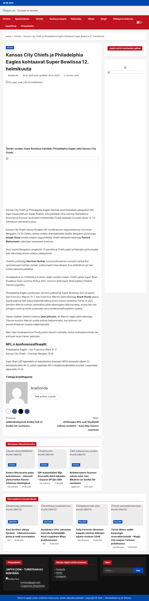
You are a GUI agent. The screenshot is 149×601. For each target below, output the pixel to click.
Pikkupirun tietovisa (123, 19)
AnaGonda (13, 75)
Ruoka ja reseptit (58, 19)
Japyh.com (75, 487)
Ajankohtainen (22, 19)
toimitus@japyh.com (30, 582)
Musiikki (82, 522)
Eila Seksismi (13, 487)
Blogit (104, 19)
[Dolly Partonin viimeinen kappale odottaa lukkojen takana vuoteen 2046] (92, 515)
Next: (78, 424)
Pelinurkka (76, 19)
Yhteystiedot (27, 26)
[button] (145, 22)
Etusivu (6, 19)
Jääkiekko (13, 522)
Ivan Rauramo (83, 540)
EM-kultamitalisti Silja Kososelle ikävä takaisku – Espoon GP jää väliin (51, 476)
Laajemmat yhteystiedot (33, 585)
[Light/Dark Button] (139, 22)
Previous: (24, 422)
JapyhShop (10, 26)
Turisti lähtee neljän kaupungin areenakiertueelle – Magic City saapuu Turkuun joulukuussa (125, 536)
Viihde (91, 19)
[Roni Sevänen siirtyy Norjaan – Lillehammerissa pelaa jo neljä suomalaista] (22, 515)
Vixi (9, 540)
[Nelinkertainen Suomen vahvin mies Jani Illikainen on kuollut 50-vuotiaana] (84, 459)
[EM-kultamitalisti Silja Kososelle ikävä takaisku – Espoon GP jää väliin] (52, 459)
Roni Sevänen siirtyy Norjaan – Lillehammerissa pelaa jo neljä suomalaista (21, 533)
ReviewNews (111, 597)
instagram (61, 576)
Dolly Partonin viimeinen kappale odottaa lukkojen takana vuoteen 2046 (90, 533)
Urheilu (39, 19)
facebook (60, 569)
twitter (59, 572)
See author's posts (45, 396)
